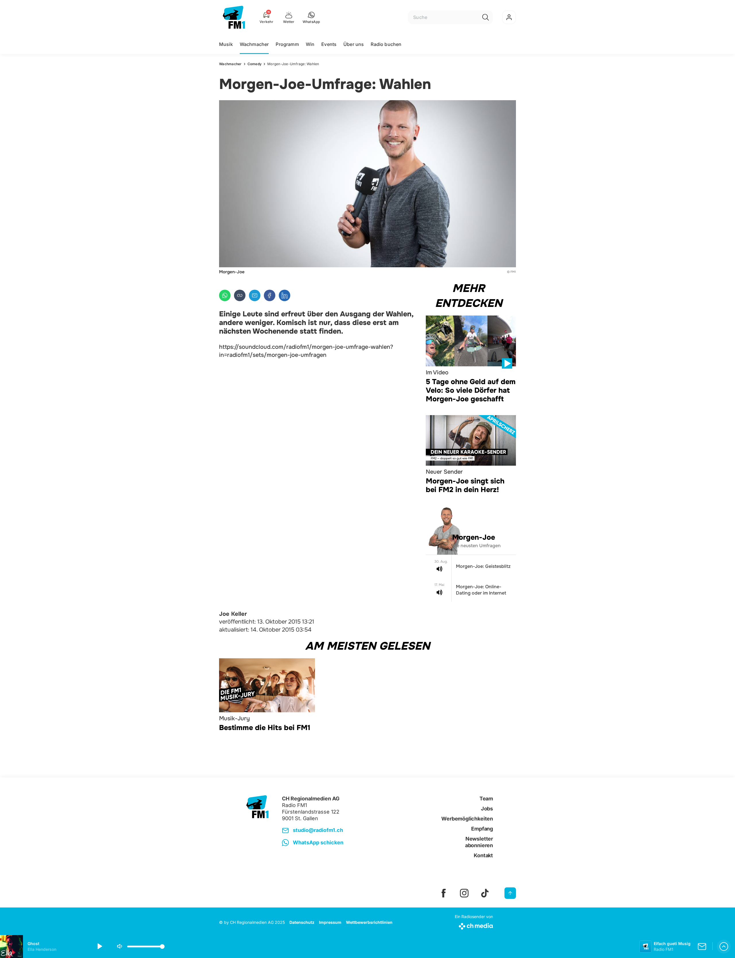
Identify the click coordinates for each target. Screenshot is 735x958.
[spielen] (99, 946)
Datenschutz (301, 922)
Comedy (254, 64)
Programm (287, 44)
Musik (226, 44)
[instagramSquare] (464, 893)
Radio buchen (386, 44)
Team (486, 799)
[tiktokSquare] (485, 893)
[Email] (254, 295)
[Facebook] (269, 295)
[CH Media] (474, 925)
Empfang (482, 829)
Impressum (330, 922)
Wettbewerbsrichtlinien (369, 922)
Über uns (353, 44)
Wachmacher (254, 44)
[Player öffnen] (723, 946)
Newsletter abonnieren (479, 842)
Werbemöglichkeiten (467, 819)
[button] (311, 17)
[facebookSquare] (443, 893)
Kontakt (483, 855)
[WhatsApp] (225, 295)
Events (328, 44)
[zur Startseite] (234, 17)
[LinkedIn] (284, 295)
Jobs (487, 809)
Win (310, 44)
